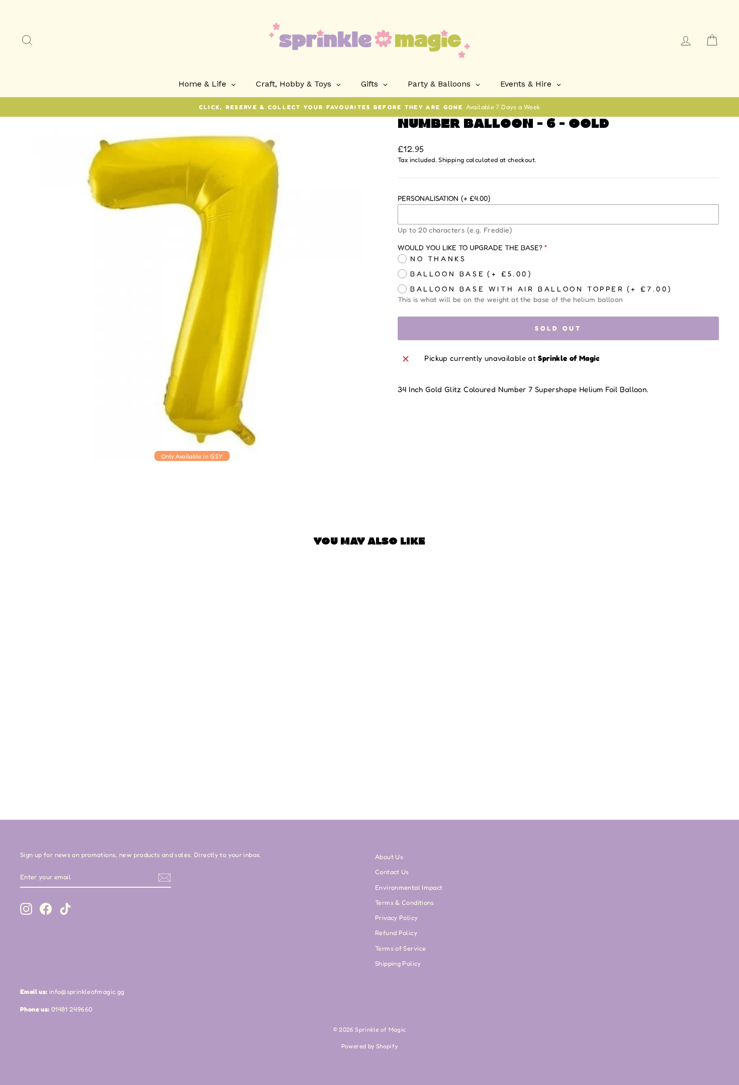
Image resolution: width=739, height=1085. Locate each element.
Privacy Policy (396, 917)
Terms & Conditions (404, 902)
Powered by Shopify (369, 1046)
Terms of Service (400, 948)
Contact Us (392, 872)
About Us (389, 857)
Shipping (451, 160)
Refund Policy (396, 933)
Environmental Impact (409, 887)
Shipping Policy (398, 963)
